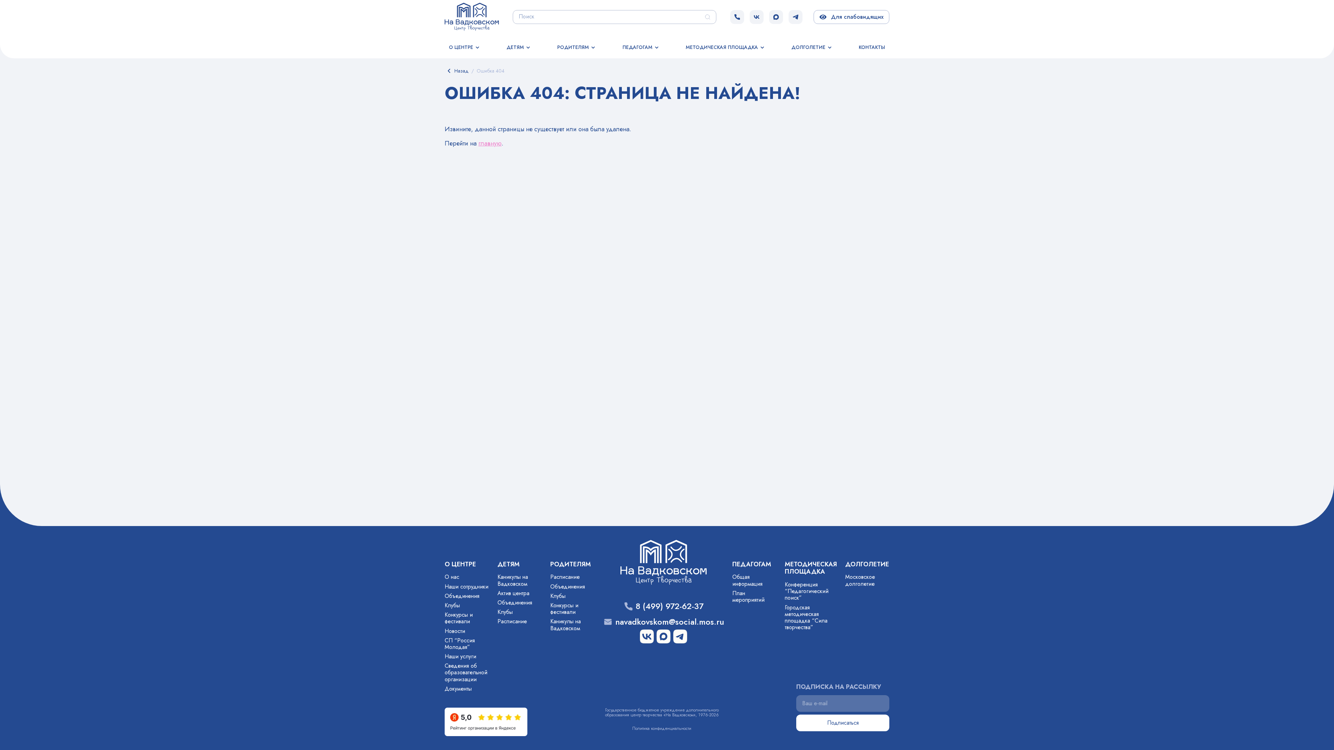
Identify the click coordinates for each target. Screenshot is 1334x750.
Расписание (512, 621)
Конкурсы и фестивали (459, 618)
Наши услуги (460, 656)
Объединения (462, 596)
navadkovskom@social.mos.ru (669, 622)
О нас (452, 577)
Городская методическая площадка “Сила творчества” (806, 617)
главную (490, 143)
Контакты (872, 47)
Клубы (452, 605)
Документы (458, 689)
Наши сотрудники (466, 587)
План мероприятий (748, 596)
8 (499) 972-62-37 (669, 606)
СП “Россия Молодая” (460, 643)
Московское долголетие (860, 580)
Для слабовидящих (855, 17)
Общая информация (747, 580)
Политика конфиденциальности (661, 728)
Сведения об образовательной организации (466, 672)
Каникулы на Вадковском (512, 580)
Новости (455, 631)
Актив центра (513, 593)
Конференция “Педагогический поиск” (807, 591)
